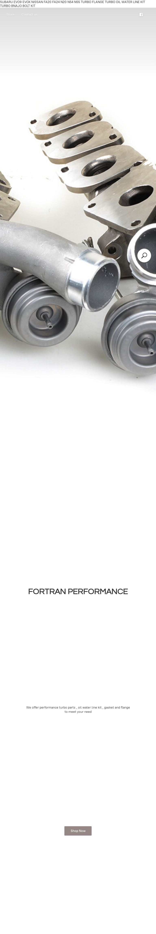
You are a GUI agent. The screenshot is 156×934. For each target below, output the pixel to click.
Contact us (29, 14)
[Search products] (144, 255)
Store (10, 14)
